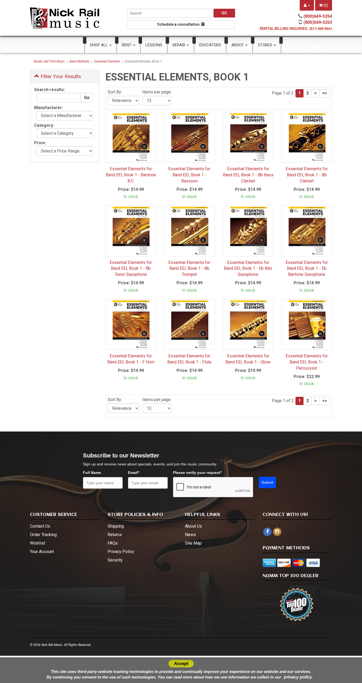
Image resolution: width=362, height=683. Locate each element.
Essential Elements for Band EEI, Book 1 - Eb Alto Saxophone (248, 268)
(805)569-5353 (317, 22)
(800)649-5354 (317, 16)
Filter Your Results (60, 76)
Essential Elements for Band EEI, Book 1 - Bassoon (189, 174)
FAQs (113, 543)
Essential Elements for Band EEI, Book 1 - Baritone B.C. (131, 174)
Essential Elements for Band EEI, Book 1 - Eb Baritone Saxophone (307, 268)
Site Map (193, 543)
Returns (115, 534)
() (325, 5)
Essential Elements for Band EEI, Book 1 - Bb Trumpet (189, 268)
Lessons (153, 45)
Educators (210, 45)
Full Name (92, 472)
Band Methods (79, 61)
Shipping (116, 526)
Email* (133, 472)
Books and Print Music (49, 61)
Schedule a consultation (179, 24)
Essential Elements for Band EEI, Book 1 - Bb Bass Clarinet (248, 174)
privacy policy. (298, 677)
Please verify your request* (197, 472)
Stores (265, 45)
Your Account (42, 551)
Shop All (99, 45)
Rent (127, 45)
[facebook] (267, 532)
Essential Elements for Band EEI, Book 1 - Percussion (307, 362)
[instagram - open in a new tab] (277, 531)
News (190, 534)
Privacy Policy (121, 551)
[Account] (307, 5)
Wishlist (37, 543)
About (238, 45)
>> (324, 93)
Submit (267, 482)
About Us (193, 526)
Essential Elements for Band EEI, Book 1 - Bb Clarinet (307, 174)
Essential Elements (107, 61)
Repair (179, 45)
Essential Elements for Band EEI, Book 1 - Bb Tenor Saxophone (131, 268)
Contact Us (40, 526)
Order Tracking (43, 534)
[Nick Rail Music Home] (65, 18)
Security (115, 560)
